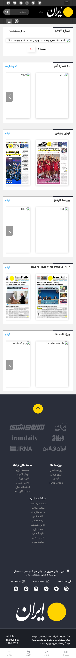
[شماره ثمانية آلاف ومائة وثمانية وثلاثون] (64, 209)
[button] (9, 97)
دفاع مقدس (38, 516)
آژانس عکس (22, 483)
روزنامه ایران (56, 470)
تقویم (28, 655)
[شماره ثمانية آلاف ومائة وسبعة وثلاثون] (25, 209)
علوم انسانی (38, 533)
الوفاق (56, 479)
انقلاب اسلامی (38, 508)
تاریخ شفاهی (38, 525)
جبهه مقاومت (38, 512)
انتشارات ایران (22, 487)
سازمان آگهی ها (22, 491)
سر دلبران (38, 529)
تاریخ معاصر (38, 521)
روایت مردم (38, 542)
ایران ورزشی (56, 474)
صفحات (66, 655)
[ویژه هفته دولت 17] (57, 343)
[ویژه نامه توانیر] (21, 343)
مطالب (9, 655)
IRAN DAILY (56, 483)
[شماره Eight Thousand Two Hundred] (52, 319)
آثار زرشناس (38, 538)
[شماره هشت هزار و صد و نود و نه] (52, 185)
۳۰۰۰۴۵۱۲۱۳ (39, 582)
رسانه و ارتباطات (38, 504)
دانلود (46, 655)
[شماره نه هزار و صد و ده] (64, 75)
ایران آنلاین (22, 474)
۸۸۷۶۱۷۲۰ (62, 582)
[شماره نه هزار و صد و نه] (25, 75)
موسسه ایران (22, 470)
